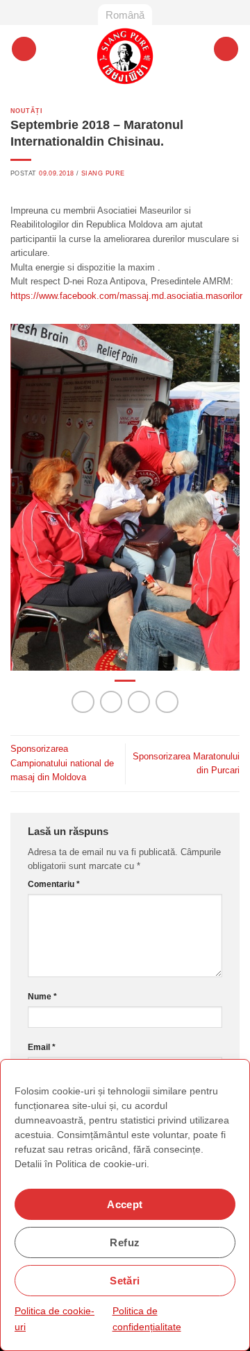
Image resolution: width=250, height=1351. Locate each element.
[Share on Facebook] (111, 702)
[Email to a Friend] (167, 702)
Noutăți (26, 110)
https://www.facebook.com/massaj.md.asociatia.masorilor (126, 296)
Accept (125, 1204)
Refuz (125, 1242)
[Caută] (226, 49)
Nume (42, 996)
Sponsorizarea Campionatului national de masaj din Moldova (62, 762)
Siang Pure (102, 173)
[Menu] (24, 49)
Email (42, 1047)
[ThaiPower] (125, 56)
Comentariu (54, 884)
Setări (125, 1281)
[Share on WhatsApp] (83, 702)
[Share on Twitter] (139, 702)
